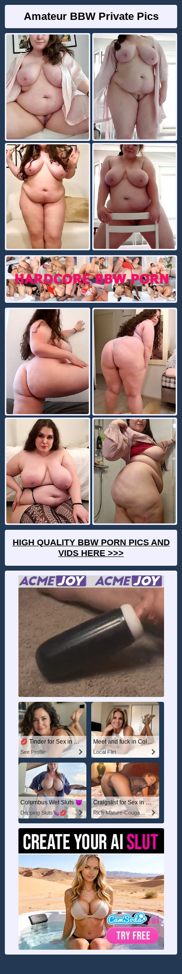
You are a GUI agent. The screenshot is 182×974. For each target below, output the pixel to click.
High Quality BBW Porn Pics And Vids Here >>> (91, 548)
